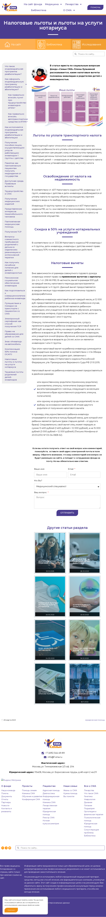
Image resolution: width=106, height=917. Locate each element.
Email (71, 469)
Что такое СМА (91, 793)
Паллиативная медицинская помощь (12, 224)
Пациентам (49, 786)
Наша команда (8, 790)
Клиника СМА (28, 793)
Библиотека (38, 10)
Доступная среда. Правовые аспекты (14, 183)
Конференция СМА (31, 799)
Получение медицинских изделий (12, 201)
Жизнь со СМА (70, 790)
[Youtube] (9, 848)
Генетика (88, 796)
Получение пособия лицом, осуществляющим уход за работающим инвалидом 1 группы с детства (14, 150)
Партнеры (6, 802)
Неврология (89, 799)
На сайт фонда (33, 4)
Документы (6, 796)
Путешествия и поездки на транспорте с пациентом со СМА (13, 308)
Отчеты (4, 799)
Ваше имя (39, 469)
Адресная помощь (51, 790)
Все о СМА (90, 786)
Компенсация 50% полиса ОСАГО (12, 351)
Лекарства (71, 4)
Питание (88, 805)
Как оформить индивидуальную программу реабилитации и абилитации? (14, 84)
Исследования (91, 44)
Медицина (52, 4)
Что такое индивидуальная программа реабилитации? (14, 70)
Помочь (4, 793)
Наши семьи (70, 786)
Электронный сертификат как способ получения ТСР (13, 322)
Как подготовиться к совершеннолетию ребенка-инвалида (15, 294)
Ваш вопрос (40, 492)
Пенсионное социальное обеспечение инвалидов (12, 282)
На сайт (16, 44)
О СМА (67, 10)
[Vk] (2, 848)
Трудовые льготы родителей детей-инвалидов (14, 376)
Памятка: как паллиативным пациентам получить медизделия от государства (13, 169)
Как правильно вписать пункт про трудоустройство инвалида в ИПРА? (17, 101)
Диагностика (49, 793)
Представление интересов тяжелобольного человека (14, 213)
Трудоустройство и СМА (14, 192)
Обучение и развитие (32, 796)
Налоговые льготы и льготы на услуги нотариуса (13, 363)
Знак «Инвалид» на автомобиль (13, 342)
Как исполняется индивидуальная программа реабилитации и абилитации (14, 132)
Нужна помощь (70, 793)
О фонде (6, 786)
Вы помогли (68, 796)
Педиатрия (89, 808)
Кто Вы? (38, 480)
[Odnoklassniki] (6, 848)
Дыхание (88, 802)
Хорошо (11, 910)
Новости (5, 805)
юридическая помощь (95, 720)
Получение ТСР (13, 231)
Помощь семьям (29, 790)
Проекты (27, 786)
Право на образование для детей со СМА (14, 334)
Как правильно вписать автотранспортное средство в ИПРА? (18, 118)
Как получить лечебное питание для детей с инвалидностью (13, 267)
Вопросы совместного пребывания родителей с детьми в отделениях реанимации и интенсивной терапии (13, 247)
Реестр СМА (48, 817)
